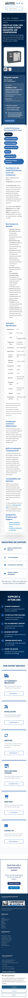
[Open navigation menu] (22, 3)
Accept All (14, 987)
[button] (5, 69)
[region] (14, 985)
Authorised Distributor (8, 972)
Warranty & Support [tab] (10, 143)
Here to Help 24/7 (7, 956)
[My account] (17, 3)
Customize (14, 991)
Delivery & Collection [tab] (11, 138)
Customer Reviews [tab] (10, 156)
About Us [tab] (7, 151)
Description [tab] (8, 134)
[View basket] (19, 3)
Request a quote (8, 79)
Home (4, 18)
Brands (8, 18)
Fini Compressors (15, 18)
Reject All (14, 994)
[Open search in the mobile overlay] (14, 8)
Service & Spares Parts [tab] (11, 147)
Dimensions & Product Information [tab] (11, 161)
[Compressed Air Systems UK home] (10, 3)
